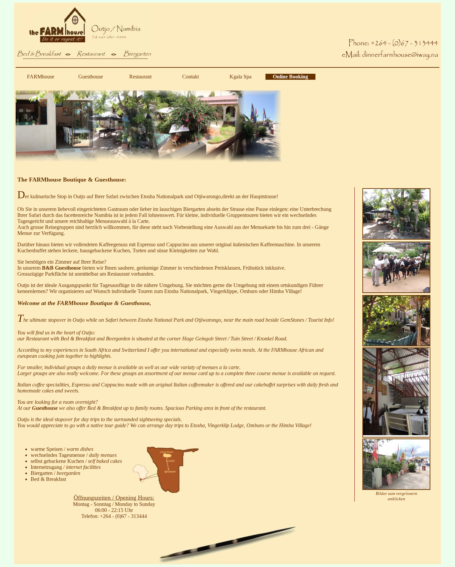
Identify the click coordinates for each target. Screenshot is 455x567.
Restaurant (140, 76)
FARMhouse (40, 76)
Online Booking (290, 76)
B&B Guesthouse (61, 268)
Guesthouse (90, 76)
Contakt (190, 76)
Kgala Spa (240, 76)
